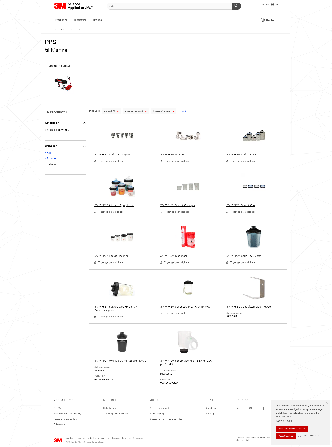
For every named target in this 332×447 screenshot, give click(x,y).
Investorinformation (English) (67, 414)
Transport (134, 111)
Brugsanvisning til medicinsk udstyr (166, 419)
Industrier (80, 20)
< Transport (51, 158)
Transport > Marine (161, 111)
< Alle (48, 153)
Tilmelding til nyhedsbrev (115, 414)
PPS (109, 111)
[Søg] (236, 6)
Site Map (210, 414)
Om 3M (57, 408)
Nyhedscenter (110, 408)
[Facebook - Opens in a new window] (263, 408)
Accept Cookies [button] (286, 436)
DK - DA (265, 5)
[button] (308, 436)
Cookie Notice (284, 421)
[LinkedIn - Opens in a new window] (238, 408)
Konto (269, 20)
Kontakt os (211, 408)
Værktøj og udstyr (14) (57, 130)
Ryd (184, 111)
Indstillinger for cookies (132, 438)
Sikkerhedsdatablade (160, 408)
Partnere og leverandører (65, 419)
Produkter (61, 20)
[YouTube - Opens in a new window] (250, 408)
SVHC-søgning (157, 414)
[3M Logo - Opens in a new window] (73, 6)
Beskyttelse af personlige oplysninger (103, 438)
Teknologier (59, 424)
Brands (97, 20)
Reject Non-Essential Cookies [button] (292, 429)
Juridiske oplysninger (75, 438)
